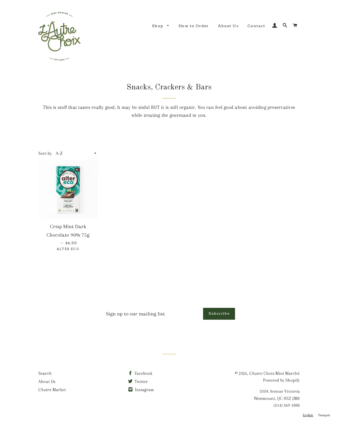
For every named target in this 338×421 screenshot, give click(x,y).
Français (324, 415)
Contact (256, 26)
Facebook (143, 373)
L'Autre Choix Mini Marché (274, 373)
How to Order (194, 26)
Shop (158, 26)
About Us (228, 26)
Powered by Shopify (281, 380)
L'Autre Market (52, 389)
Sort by (45, 153)
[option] (324, 415)
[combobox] (308, 415)
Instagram (144, 389)
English (308, 415)
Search (45, 373)
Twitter (141, 381)
